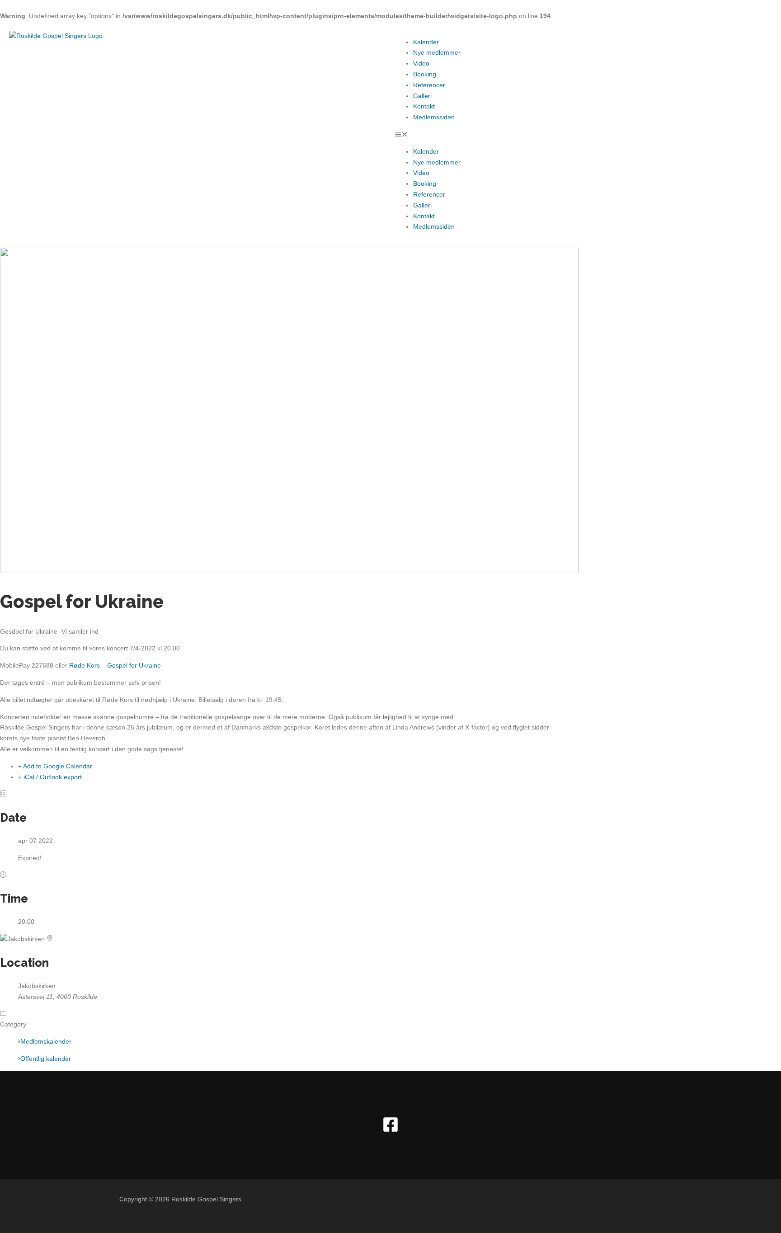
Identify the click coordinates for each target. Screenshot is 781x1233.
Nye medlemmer (437, 52)
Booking (424, 74)
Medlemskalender (45, 1041)
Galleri (422, 95)
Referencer (429, 85)
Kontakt (424, 106)
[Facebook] (390, 1130)
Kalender (426, 42)
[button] (583, 134)
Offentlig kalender (45, 1058)
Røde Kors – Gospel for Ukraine (115, 665)
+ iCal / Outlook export (50, 777)
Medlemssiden (434, 117)
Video (421, 63)
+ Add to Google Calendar (55, 766)
